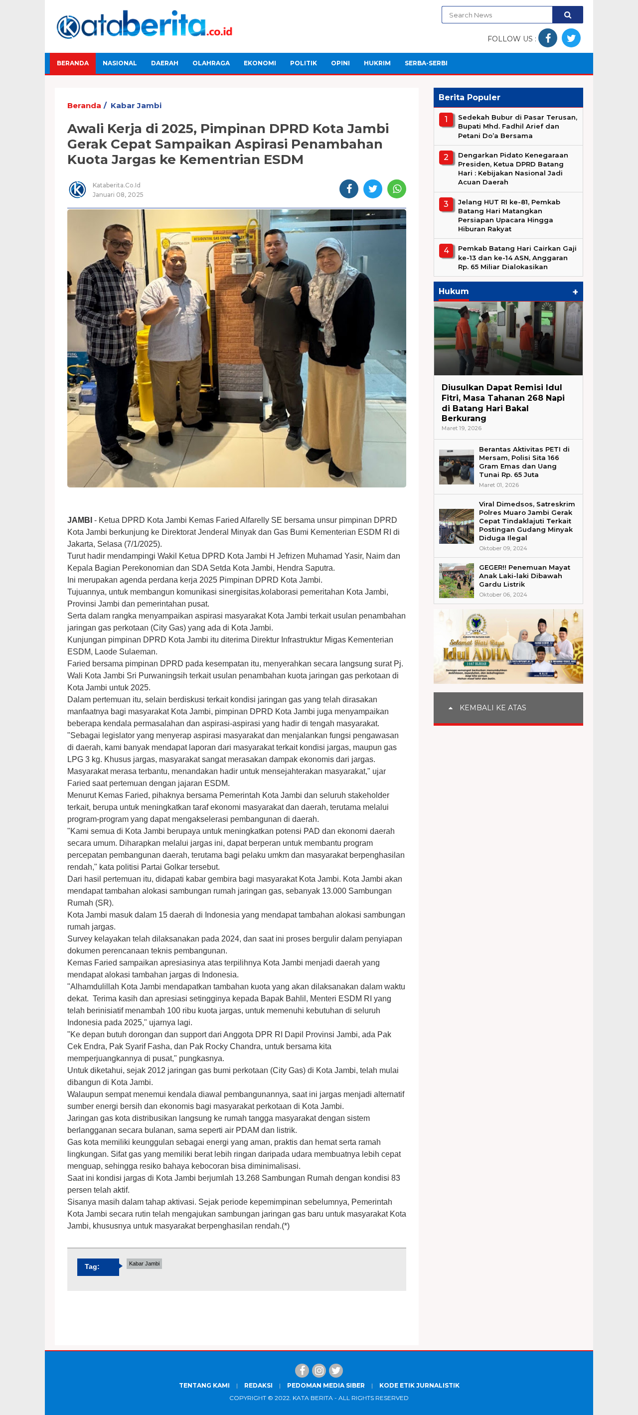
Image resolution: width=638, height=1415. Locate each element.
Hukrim (377, 63)
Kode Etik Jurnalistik (419, 1385)
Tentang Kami (204, 1385)
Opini (340, 63)
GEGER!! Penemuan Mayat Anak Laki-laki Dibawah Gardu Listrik (524, 575)
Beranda (73, 63)
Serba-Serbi (426, 63)
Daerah (164, 63)
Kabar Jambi (136, 105)
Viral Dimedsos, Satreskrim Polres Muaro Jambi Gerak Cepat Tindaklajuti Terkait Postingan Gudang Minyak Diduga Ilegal (527, 521)
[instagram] (319, 1371)
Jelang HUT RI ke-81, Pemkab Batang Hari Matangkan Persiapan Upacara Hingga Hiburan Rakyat (509, 215)
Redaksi (258, 1385)
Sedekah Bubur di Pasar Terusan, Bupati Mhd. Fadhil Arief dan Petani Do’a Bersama (517, 126)
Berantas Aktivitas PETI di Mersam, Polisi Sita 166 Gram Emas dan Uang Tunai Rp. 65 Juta (524, 461)
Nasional (120, 63)
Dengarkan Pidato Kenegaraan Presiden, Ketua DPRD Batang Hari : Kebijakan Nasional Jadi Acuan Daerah (513, 168)
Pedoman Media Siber (326, 1385)
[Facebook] (302, 1371)
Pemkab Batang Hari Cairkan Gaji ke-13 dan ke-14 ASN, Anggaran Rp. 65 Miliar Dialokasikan (517, 257)
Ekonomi (260, 63)
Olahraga (211, 63)
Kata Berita (313, 1398)
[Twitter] (336, 1371)
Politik (303, 63)
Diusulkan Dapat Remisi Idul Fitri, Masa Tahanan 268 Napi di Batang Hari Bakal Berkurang (503, 403)
